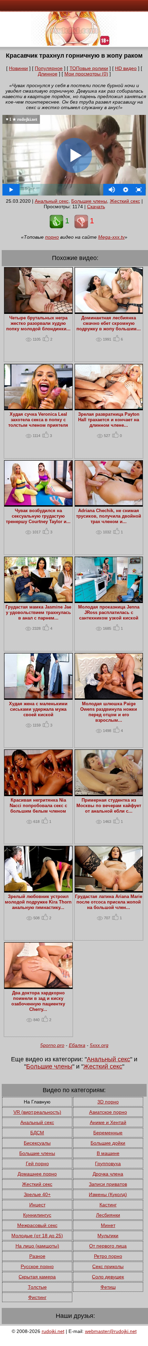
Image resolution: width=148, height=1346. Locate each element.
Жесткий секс (125, 201)
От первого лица (108, 1246)
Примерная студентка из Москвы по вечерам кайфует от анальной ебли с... (108, 806)
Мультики (107, 1235)
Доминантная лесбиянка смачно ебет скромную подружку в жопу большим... (108, 323)
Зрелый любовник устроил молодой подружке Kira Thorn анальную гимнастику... (38, 902)
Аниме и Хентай (108, 1122)
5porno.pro (52, 1045)
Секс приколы (108, 1266)
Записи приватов (108, 1184)
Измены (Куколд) (108, 1194)
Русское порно (37, 1266)
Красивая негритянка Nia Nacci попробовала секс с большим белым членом (38, 806)
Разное (37, 1256)
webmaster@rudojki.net (111, 1331)
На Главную (37, 1102)
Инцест (37, 1204)
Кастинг (108, 1204)
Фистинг (37, 1297)
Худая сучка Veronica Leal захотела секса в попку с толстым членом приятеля (38, 420)
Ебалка (77, 1045)
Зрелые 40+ (37, 1194)
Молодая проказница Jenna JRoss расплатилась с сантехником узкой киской (108, 613)
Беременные (108, 1132)
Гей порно (37, 1163)
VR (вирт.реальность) (37, 1112)
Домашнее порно (37, 1174)
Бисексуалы (37, 1143)
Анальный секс (51, 201)
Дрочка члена (108, 1174)
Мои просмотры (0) (86, 73)
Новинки (18, 68)
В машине (108, 1153)
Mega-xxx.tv (111, 237)
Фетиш (108, 1287)
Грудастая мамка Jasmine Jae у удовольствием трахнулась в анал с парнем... (38, 613)
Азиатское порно (108, 1112)
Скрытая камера (37, 1276)
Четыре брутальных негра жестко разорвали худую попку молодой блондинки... (38, 323)
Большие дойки (108, 1143)
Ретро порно (108, 1256)
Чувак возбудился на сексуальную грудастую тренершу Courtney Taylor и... (38, 516)
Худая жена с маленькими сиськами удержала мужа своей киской (38, 709)
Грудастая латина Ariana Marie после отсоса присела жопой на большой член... (108, 902)
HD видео (126, 68)
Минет (108, 1225)
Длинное (47, 73)
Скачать (96, 206)
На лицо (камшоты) (37, 1246)
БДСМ (37, 1132)
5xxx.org (99, 1045)
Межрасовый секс (37, 1225)
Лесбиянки (108, 1215)
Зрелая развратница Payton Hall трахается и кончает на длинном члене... (108, 420)
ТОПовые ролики (89, 68)
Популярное (49, 68)
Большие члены (89, 201)
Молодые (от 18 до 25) (37, 1235)
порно (52, 237)
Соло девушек (108, 1276)
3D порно (108, 1102)
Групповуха (108, 1163)
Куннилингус (37, 1215)
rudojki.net (53, 1331)
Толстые (37, 1287)
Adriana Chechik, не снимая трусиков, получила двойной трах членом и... (108, 516)
